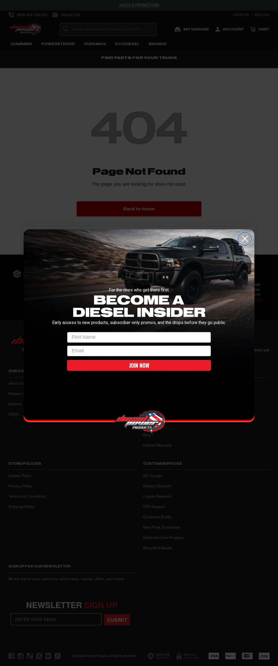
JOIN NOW (139, 365)
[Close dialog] (245, 239)
